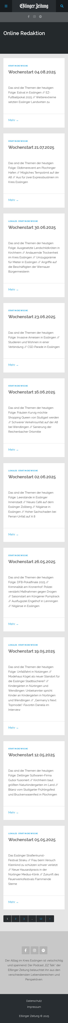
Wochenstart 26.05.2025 (31, 561)
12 (41, 918)
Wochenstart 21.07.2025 (31, 147)
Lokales (12, 221)
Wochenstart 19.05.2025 (31, 651)
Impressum (34, 1006)
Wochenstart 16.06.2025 (31, 392)
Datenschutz (34, 1000)
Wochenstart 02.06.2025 (32, 476)
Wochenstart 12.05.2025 (31, 755)
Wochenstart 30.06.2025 (32, 227)
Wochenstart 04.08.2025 (32, 72)
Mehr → (13, 120)
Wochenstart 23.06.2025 (31, 316)
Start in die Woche (18, 66)
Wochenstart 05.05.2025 (32, 839)
